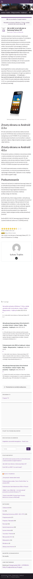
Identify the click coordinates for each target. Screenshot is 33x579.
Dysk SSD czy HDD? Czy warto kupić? (12, 467)
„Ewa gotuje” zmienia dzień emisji (11, 477)
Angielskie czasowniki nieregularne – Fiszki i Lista (15, 441)
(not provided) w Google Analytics (17, 19)
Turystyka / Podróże (8, 533)
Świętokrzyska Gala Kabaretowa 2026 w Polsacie (15, 486)
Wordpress (5, 543)
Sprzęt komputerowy (8, 527)
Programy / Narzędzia (8, 520)
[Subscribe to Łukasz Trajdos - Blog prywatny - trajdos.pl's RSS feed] (2, 1)
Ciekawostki (20, 32)
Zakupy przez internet (8, 546)
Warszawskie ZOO (7, 537)
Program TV (6, 398)
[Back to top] (29, 575)
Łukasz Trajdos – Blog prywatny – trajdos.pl (14, 12)
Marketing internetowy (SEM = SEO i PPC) (14, 514)
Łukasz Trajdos (13, 32)
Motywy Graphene (15, 577)
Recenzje (5, 524)
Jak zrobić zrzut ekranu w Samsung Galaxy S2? (15, 464)
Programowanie (7, 517)
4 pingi (6, 302)
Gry (3, 511)
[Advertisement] (16, 281)
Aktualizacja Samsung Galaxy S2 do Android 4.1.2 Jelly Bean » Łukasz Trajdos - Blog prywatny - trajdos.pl (15, 367)
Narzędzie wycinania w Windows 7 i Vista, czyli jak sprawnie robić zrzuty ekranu (16, 23)
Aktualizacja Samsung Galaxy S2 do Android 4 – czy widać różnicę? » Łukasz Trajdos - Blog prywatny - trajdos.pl (16, 325)
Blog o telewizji (9, 473)
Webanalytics (6, 540)
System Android (7, 530)
